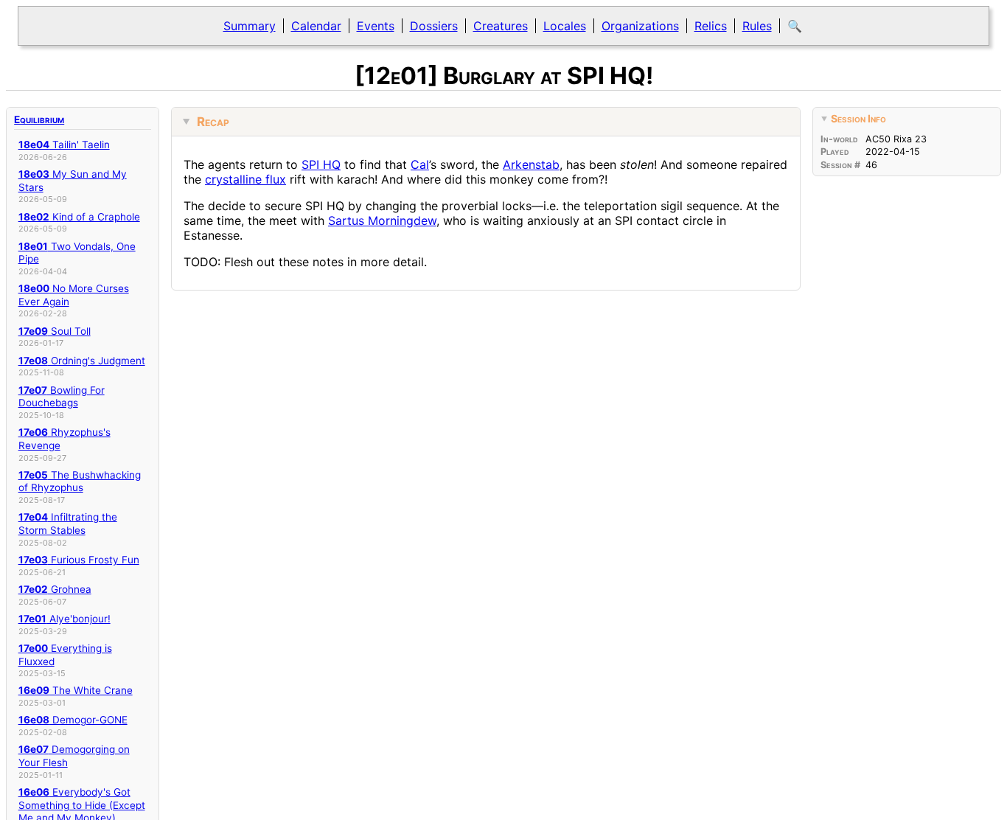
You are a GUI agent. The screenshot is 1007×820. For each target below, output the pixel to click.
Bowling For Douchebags (61, 396)
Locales (564, 25)
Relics (710, 25)
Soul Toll (54, 331)
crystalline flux (245, 179)
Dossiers (434, 25)
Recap (213, 121)
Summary (249, 25)
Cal (420, 164)
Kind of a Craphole (79, 217)
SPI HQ (321, 164)
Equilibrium (39, 119)
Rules (757, 25)
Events (375, 25)
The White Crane (75, 690)
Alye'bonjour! (64, 619)
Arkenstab (531, 164)
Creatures (500, 25)
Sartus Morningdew (382, 220)
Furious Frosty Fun (78, 560)
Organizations (640, 25)
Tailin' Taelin (64, 144)
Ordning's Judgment (81, 360)
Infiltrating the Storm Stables (67, 523)
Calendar (316, 25)
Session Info (858, 118)
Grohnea (54, 589)
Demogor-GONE (73, 720)
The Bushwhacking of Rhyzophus (79, 481)
